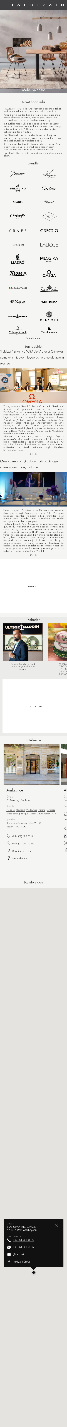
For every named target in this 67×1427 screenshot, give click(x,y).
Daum (40, 813)
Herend (41, 809)
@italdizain (19, 1254)
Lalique (24, 813)
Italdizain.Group (22, 1261)
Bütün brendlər (33, 338)
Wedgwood (31, 809)
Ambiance (14, 790)
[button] (33, 1273)
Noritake (10, 809)
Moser (32, 813)
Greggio (51, 809)
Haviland (20, 809)
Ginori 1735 (50, 813)
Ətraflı (33, 454)
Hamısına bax (35, 706)
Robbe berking (13, 813)
